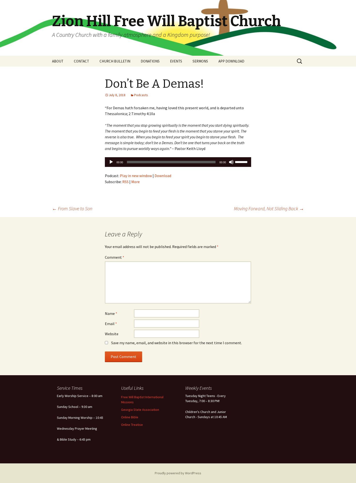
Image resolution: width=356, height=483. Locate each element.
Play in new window (136, 175)
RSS (125, 181)
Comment (114, 257)
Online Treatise (132, 424)
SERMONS (200, 61)
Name (111, 313)
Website (111, 333)
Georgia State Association (140, 409)
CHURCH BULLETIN (115, 61)
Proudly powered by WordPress (178, 473)
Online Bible (129, 417)
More (135, 181)
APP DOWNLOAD (231, 61)
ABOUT (57, 61)
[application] (178, 162)
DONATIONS (150, 61)
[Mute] (231, 162)
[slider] (242, 161)
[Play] (111, 162)
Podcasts (141, 95)
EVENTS (176, 61)
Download (163, 175)
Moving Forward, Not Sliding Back (269, 208)
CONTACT (81, 61)
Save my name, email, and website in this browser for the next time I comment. (176, 342)
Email (111, 323)
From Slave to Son (72, 208)
